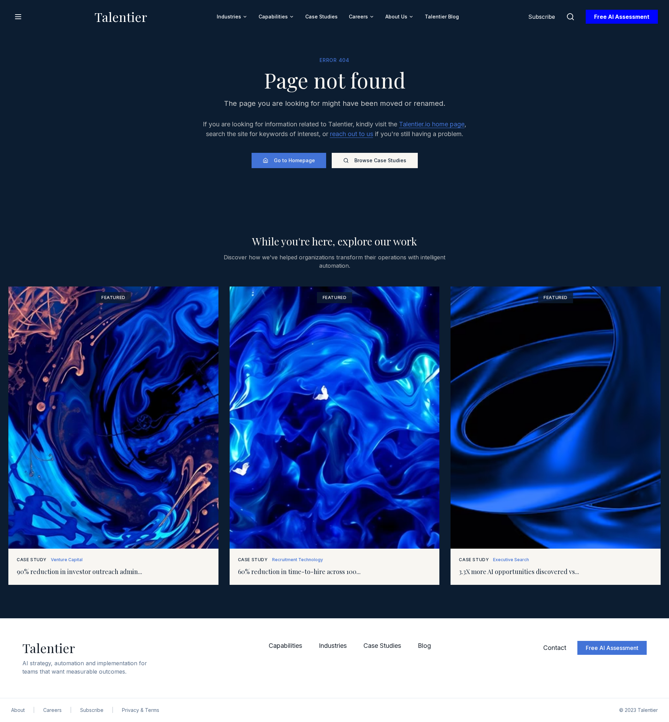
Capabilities (273, 16)
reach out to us (351, 134)
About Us (396, 16)
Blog (424, 645)
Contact (554, 647)
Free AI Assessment (621, 16)
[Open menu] (18, 17)
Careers (358, 16)
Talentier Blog (442, 16)
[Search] (570, 17)
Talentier (120, 17)
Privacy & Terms (140, 710)
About (18, 710)
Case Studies (321, 16)
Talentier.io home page (431, 124)
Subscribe (541, 16)
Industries (229, 16)
